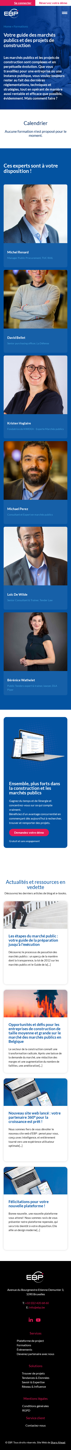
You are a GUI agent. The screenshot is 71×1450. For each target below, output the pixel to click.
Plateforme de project (30, 1340)
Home (7, 26)
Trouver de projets (33, 1373)
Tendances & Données (35, 1377)
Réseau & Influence (34, 1386)
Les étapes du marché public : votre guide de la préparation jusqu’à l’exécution (33, 940)
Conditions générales (35, 1406)
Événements (24, 1349)
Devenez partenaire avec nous (35, 1354)
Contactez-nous (35, 1425)
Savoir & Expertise (33, 1382)
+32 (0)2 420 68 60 (37, 1303)
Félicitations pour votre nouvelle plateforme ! (29, 1203)
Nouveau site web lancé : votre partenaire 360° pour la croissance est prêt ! (35, 1117)
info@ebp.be (37, 1307)
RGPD (26, 1410)
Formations (24, 1345)
